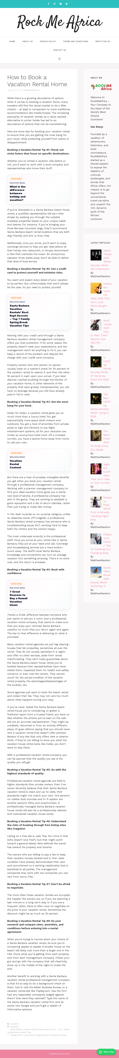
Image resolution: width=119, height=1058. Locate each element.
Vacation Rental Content (16, 464)
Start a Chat (108, 1052)
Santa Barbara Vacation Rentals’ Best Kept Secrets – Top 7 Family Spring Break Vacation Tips (20, 315)
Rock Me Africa (59, 22)
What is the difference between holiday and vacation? (18, 193)
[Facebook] (48, 4)
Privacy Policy (48, 41)
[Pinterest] (60, 4)
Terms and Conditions (75, 41)
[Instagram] (54, 4)
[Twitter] (66, 4)
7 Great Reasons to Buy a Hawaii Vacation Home (18, 598)
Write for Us (102, 41)
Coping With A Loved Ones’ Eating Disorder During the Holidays (38, 1035)
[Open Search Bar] (59, 58)
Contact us (59, 50)
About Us (27, 41)
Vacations (14, 1024)
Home (12, 41)
